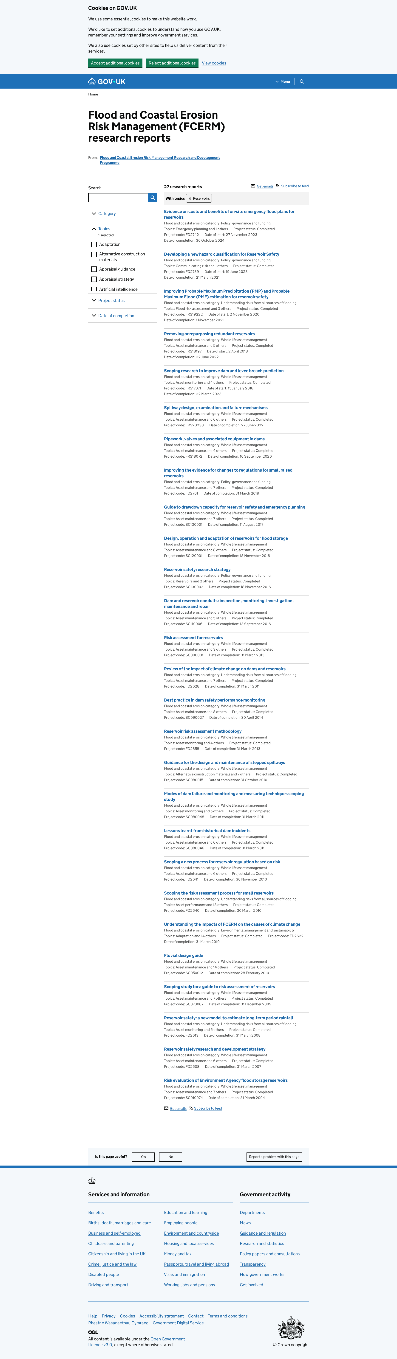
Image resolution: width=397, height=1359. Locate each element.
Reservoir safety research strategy (197, 569)
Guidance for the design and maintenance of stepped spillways (224, 762)
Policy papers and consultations (270, 1253)
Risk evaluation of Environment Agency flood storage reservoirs (226, 1080)
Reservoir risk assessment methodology (202, 731)
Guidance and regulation (263, 1233)
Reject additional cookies (172, 63)
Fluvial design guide (183, 955)
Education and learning (185, 1212)
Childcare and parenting (111, 1243)
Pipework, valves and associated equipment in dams (214, 439)
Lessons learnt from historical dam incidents (207, 830)
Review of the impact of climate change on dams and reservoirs (225, 668)
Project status (111, 300)
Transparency (253, 1264)
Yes (148, 1157)
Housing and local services (189, 1243)
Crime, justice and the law (112, 1264)
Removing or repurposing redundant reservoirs (209, 333)
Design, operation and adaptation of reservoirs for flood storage (226, 538)
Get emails (265, 186)
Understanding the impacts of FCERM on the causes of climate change (232, 924)
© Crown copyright (291, 1344)
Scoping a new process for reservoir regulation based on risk (222, 861)
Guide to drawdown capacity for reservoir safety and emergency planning (234, 507)
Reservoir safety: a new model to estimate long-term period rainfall (228, 1018)
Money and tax (178, 1253)
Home (93, 94)
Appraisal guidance (117, 269)
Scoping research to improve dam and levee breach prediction (224, 370)
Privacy (109, 1316)
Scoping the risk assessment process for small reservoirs (219, 893)
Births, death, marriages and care (119, 1222)
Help (92, 1316)
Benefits (96, 1212)
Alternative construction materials (122, 256)
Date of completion (116, 315)
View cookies (214, 63)
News (245, 1222)
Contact (196, 1316)
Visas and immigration (184, 1274)
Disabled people (103, 1274)
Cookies (127, 1316)
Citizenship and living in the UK (117, 1253)
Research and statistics (262, 1243)
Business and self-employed (114, 1233)
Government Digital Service (178, 1322)
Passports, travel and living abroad (196, 1264)
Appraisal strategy (116, 279)
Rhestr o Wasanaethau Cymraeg (118, 1322)
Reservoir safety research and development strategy (214, 1049)
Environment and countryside (191, 1233)
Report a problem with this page (274, 1157)
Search (111, 187)
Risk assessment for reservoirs (193, 637)
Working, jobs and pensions (189, 1284)
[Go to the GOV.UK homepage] (106, 81)
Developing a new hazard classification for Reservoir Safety (221, 254)
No (175, 1157)
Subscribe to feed (295, 186)
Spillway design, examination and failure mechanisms (216, 407)
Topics (104, 228)
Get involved (251, 1284)
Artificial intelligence (118, 289)
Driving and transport (108, 1284)
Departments (252, 1212)
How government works (262, 1274)
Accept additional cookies (115, 63)
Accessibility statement (161, 1316)
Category (107, 213)
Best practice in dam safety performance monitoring (214, 700)
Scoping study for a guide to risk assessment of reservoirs (219, 986)
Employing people (181, 1222)
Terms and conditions (228, 1316)
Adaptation (109, 244)
